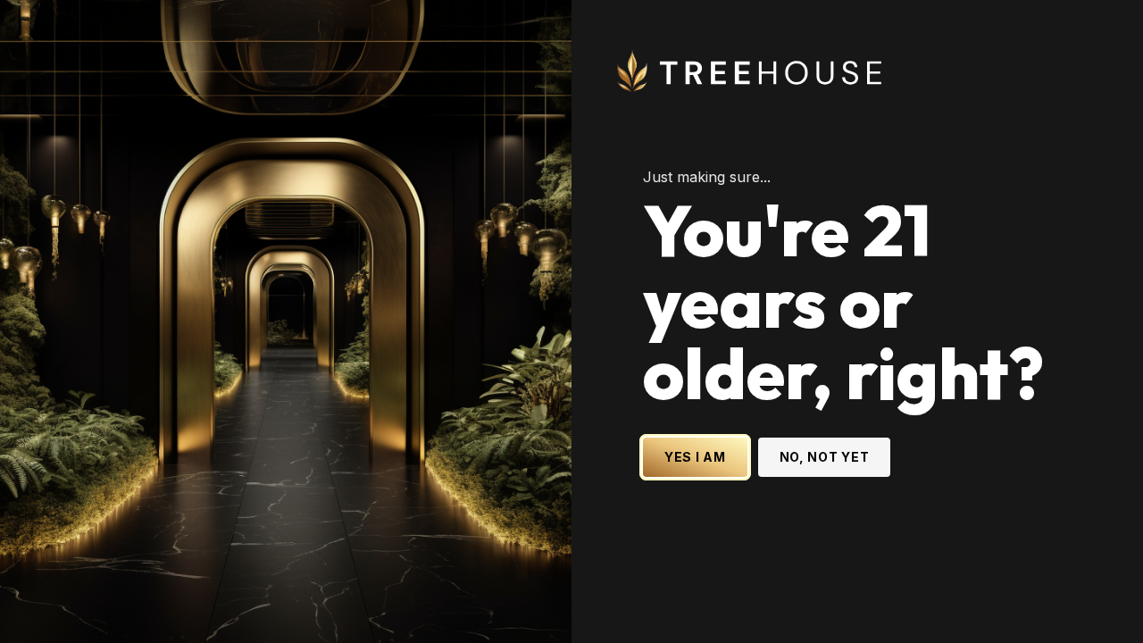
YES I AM (695, 456)
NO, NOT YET (825, 456)
